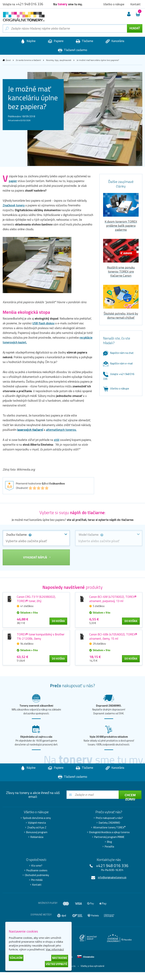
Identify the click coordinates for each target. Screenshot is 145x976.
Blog (109, 842)
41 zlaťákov (26, 606)
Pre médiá (36, 880)
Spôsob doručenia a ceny (37, 818)
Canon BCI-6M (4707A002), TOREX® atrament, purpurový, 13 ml (113, 598)
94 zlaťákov (26, 644)
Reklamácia (36, 837)
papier (13, 181)
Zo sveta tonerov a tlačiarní (28, 60)
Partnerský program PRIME (109, 837)
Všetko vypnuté (56, 964)
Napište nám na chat (122, 353)
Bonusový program (36, 832)
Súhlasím (16, 958)
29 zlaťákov (99, 644)
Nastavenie (59, 958)
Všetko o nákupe (119, 388)
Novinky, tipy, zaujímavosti (58, 60)
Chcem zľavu (130, 795)
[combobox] (36, 538)
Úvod (8, 60)
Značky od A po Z (36, 827)
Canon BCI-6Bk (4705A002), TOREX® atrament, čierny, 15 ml (113, 636)
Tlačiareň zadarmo (75, 50)
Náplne (31, 41)
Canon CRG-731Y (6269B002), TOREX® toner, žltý (36, 598)
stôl (56, 440)
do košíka (58, 621)
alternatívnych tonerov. (61, 429)
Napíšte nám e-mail (121, 363)
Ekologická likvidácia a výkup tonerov (109, 832)
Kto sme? (36, 866)
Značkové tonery (14, 205)
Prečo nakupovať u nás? (109, 818)
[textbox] (36, 541)
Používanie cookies (36, 870)
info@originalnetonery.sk (112, 877)
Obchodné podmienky (37, 875)
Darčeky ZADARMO (109, 823)
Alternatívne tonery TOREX (109, 827)
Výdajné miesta (37, 823)
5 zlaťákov (99, 606)
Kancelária (117, 41)
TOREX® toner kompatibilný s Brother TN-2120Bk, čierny (40, 636)
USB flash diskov (43, 323)
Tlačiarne (87, 41)
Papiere (58, 41)
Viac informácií (55, 949)
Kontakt (37, 885)
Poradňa (109, 847)
